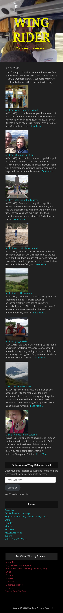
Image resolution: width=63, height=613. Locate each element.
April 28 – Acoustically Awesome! (22, 248)
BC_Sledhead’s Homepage (18, 513)
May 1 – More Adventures (18, 386)
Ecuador (9, 522)
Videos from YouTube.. (16, 539)
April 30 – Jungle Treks (16, 341)
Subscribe (12, 487)
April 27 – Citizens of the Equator (22, 199)
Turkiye (8, 535)
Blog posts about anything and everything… (26, 516)
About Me (10, 510)
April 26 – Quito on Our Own (19, 154)
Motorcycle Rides (13, 532)
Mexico (8, 526)
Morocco (9, 529)
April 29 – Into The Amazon (19, 293)
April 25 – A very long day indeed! (22, 109)
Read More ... (36, 126)
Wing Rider (31, 608)
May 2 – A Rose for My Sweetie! (21, 434)
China (7, 519)
